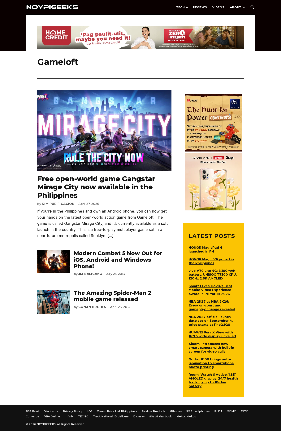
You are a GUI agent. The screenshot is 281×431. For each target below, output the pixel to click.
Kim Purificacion (58, 204)
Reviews (200, 7)
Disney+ (139, 416)
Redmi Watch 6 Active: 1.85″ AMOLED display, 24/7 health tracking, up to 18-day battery (213, 380)
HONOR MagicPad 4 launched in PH (205, 249)
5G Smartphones (198, 411)
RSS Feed (32, 411)
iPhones (176, 411)
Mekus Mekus (186, 416)
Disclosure (51, 411)
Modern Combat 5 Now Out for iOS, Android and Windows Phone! (118, 259)
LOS (90, 411)
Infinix (69, 416)
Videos (218, 7)
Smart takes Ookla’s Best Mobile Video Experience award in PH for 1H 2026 (210, 290)
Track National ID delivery (111, 416)
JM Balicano (90, 274)
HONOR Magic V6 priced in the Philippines (211, 261)
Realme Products (154, 411)
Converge (32, 416)
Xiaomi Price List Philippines (117, 411)
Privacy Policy (72, 411)
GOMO (231, 411)
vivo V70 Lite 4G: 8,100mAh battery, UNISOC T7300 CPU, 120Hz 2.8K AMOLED (213, 274)
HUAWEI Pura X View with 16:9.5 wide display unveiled (212, 334)
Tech (180, 7)
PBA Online (52, 416)
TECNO (83, 416)
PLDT (218, 411)
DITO (244, 411)
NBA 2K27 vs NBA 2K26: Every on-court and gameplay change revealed (212, 305)
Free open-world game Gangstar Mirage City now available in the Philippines (96, 186)
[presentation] (187, 7)
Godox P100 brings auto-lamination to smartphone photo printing (211, 363)
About (236, 7)
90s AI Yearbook (160, 416)
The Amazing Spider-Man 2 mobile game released (112, 296)
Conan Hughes (92, 307)
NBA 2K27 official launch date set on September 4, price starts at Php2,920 (211, 320)
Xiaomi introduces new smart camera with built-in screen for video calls (211, 347)
